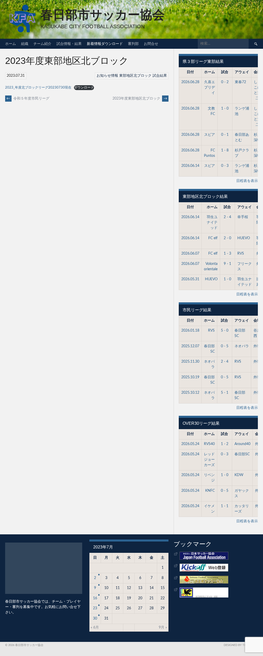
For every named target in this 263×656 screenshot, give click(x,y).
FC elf (213, 238)
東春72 (240, 82)
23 (95, 608)
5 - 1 (224, 392)
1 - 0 (225, 108)
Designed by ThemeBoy (241, 645)
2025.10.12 (190, 392)
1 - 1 (224, 506)
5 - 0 (224, 330)
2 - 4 (227, 217)
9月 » (163, 627)
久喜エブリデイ (209, 87)
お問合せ (151, 44)
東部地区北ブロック (135, 76)
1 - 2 (224, 444)
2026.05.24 (190, 444)
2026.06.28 (190, 82)
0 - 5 (224, 346)
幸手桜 (242, 217)
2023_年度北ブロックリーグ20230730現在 (38, 87)
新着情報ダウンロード (105, 44)
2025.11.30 (190, 361)
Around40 (242, 444)
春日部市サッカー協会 (103, 15)
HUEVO (243, 238)
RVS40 (209, 444)
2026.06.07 (190, 253)
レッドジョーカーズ (209, 459)
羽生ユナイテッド (212, 222)
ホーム (10, 44)
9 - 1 (227, 264)
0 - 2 (225, 82)
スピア (209, 135)
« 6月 (95, 627)
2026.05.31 (190, 279)
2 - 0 (227, 238)
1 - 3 (227, 253)
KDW (238, 475)
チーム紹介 (42, 44)
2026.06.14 (190, 166)
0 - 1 (225, 135)
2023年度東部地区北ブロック (139, 98)
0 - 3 (225, 166)
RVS (240, 253)
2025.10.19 (190, 377)
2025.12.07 (190, 346)
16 (95, 598)
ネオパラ (241, 346)
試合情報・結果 (69, 44)
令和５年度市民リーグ (27, 98)
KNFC (210, 491)
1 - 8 (225, 150)
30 (95, 618)
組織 (24, 44)
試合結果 (160, 76)
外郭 (257, 346)
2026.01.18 (190, 330)
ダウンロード (84, 87)
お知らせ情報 (107, 76)
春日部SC (242, 454)
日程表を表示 (247, 181)
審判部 (133, 44)
